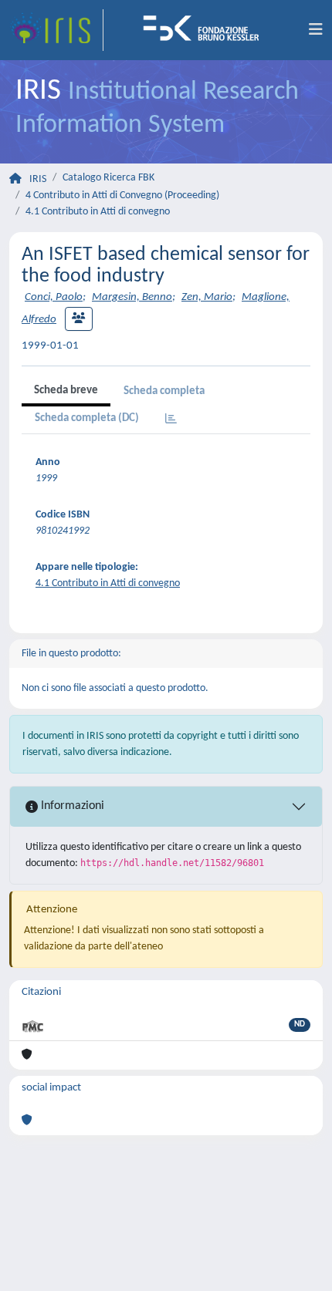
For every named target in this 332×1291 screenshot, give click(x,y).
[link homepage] (56, 30)
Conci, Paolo (54, 297)
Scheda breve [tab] (66, 390)
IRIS (37, 179)
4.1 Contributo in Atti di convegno (97, 211)
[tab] (171, 420)
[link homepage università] (206, 30)
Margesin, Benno (132, 297)
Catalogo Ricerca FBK (108, 178)
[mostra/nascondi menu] (316, 30)
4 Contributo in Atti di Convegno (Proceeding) (122, 195)
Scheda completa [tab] (164, 391)
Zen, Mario (206, 297)
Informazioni (71, 806)
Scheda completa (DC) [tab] (87, 418)
